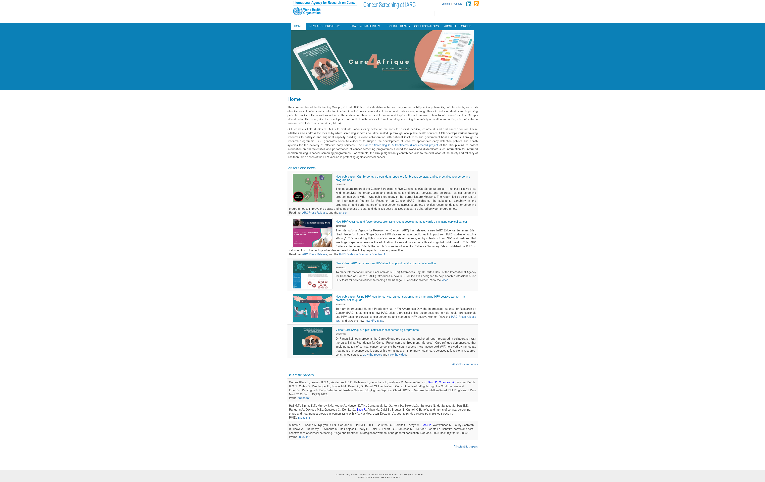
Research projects (324, 26)
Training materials (365, 26)
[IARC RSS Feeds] (476, 3)
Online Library (398, 26)
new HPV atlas (374, 321)
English (446, 3)
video (445, 280)
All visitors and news (465, 364)
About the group (457, 26)
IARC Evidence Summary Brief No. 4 (362, 254)
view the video (397, 354)
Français (457, 3)
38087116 (304, 417)
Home (298, 26)
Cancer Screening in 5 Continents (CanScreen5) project (400, 145)
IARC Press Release (314, 212)
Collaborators (426, 26)
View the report (372, 354)
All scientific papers (466, 446)
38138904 (304, 398)
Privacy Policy (393, 477)
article (343, 212)
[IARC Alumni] (468, 3)
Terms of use (378, 477)
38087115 (304, 437)
